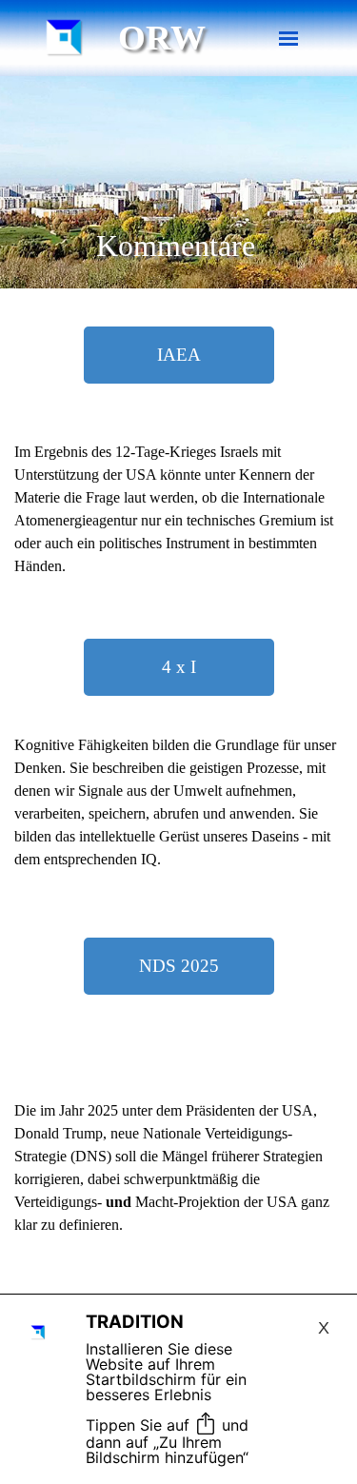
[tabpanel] (178, 521)
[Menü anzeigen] (289, 38)
